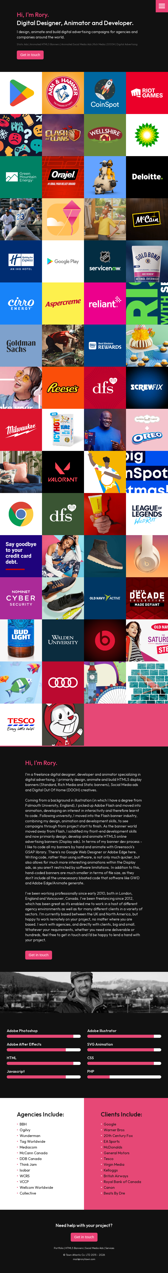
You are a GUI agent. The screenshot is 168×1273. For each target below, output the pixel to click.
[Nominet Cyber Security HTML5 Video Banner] (21, 618)
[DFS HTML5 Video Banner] (105, 408)
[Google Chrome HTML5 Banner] (21, 534)
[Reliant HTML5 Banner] (105, 323)
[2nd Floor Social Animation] (21, 155)
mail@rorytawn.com (84, 1259)
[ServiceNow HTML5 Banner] (147, 323)
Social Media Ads (94, 1248)
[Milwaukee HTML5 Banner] (21, 450)
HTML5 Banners (74, 1248)
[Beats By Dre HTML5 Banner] (147, 576)
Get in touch (30, 55)
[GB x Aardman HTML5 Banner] (105, 197)
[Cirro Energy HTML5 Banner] (21, 323)
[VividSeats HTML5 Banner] (21, 239)
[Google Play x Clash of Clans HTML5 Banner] (63, 155)
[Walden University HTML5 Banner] (63, 660)
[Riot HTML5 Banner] (147, 113)
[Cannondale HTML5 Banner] (63, 365)
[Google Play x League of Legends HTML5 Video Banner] (147, 534)
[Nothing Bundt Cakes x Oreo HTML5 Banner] (147, 450)
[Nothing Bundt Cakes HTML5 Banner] (147, 365)
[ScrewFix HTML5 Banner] (147, 408)
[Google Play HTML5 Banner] (21, 113)
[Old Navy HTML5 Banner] (63, 576)
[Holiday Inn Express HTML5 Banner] (21, 281)
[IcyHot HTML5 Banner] (63, 450)
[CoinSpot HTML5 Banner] (105, 113)
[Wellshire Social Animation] (105, 155)
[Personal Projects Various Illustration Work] (63, 744)
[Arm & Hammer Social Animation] (63, 113)
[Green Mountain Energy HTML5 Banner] (21, 197)
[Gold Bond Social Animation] (147, 281)
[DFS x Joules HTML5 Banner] (21, 492)
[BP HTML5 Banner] (147, 155)
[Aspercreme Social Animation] (63, 323)
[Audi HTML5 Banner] (63, 702)
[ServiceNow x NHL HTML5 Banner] (105, 281)
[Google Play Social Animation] (63, 239)
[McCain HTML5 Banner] (147, 239)
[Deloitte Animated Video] (147, 197)
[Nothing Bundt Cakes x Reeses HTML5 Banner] (63, 408)
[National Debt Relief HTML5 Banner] (21, 576)
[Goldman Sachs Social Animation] (21, 365)
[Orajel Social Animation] (63, 197)
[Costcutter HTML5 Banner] (21, 660)
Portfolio (59, 1248)
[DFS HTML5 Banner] (63, 534)
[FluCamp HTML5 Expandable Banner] (21, 408)
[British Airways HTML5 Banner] (21, 702)
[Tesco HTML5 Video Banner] (21, 744)
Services (109, 1248)
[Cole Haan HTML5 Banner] (105, 576)
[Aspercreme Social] (105, 534)
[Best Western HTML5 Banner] (105, 365)
